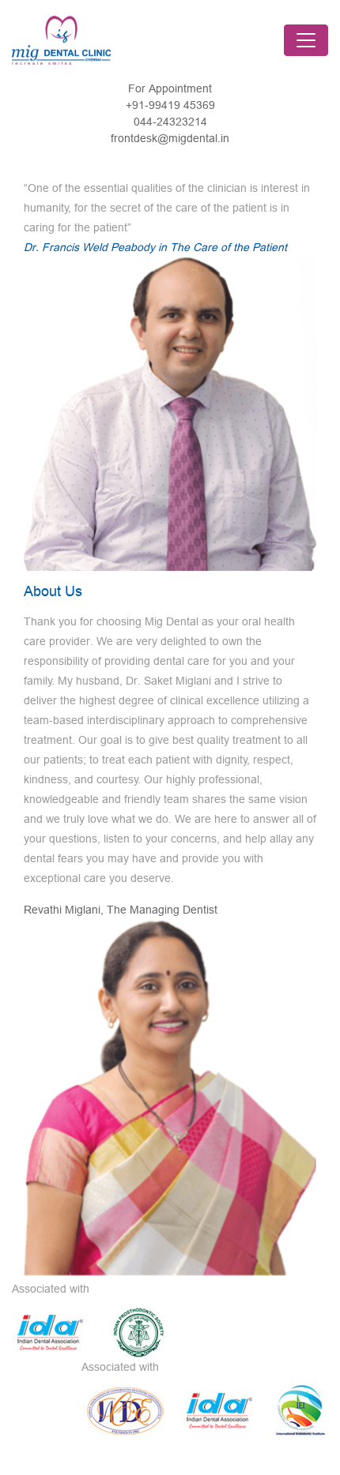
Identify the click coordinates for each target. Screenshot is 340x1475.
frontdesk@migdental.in (170, 138)
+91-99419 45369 (170, 105)
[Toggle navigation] (306, 40)
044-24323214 (170, 121)
